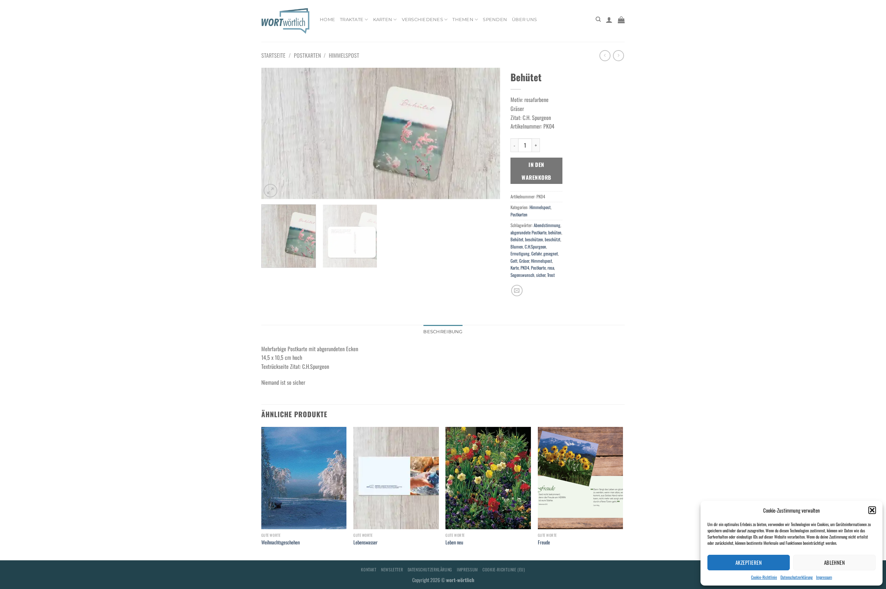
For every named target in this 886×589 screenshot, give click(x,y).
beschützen (534, 239)
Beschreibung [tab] (442, 331)
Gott (513, 261)
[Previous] (275, 133)
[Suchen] (598, 19)
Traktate (351, 19)
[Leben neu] (488, 478)
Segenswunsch (522, 275)
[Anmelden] (609, 19)
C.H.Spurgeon (535, 246)
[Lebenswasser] (396, 478)
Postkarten (307, 55)
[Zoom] (270, 190)
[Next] (486, 133)
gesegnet (550, 253)
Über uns (524, 19)
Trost (551, 275)
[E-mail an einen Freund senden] (517, 290)
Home (327, 19)
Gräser (524, 261)
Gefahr (536, 253)
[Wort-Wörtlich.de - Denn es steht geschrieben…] (285, 20)
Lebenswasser (365, 542)
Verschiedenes (422, 19)
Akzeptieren (748, 562)
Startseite (273, 55)
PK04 (525, 267)
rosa (551, 267)
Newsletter (392, 569)
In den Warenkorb (536, 170)
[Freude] (580, 478)
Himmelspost (344, 55)
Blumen (516, 246)
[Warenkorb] (621, 19)
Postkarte (538, 267)
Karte (514, 267)
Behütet (516, 239)
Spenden (495, 19)
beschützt (552, 239)
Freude (544, 542)
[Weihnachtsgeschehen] (304, 478)
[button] (872, 510)
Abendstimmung (547, 225)
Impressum (824, 577)
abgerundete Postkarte (528, 232)
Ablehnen (834, 562)
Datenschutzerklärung (796, 577)
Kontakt (368, 569)
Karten (382, 19)
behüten (554, 232)
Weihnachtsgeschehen (280, 542)
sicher (540, 275)
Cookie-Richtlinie (764, 577)
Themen (462, 19)
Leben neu (454, 542)
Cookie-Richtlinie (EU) (503, 569)
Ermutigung (520, 253)
